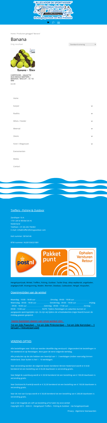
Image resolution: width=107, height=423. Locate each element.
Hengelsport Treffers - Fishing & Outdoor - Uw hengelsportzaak (61, 406)
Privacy (71, 411)
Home (13, 33)
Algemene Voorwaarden (85, 411)
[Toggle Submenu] (91, 106)
